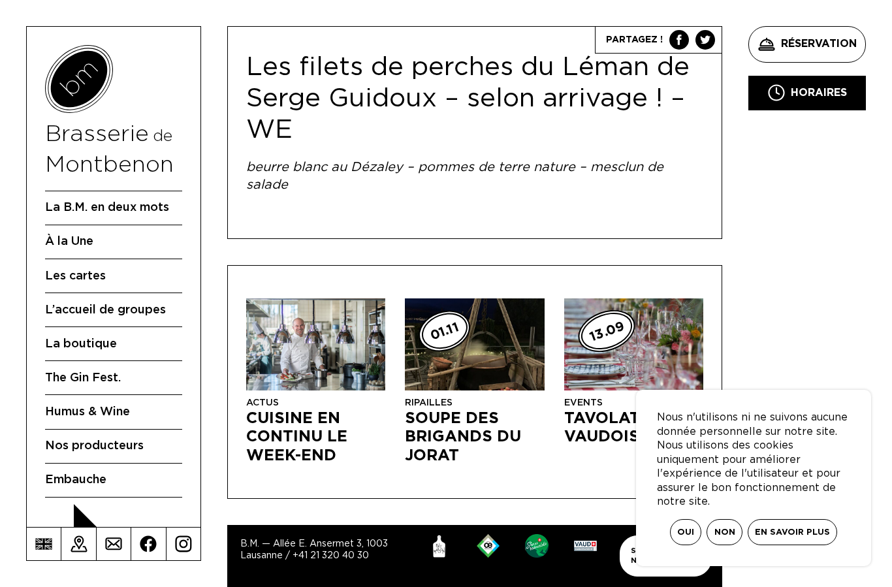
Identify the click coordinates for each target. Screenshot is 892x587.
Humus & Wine (87, 412)
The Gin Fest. (83, 378)
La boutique (81, 344)
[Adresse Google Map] (78, 544)
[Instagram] (183, 544)
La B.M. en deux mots (107, 208)
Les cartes (75, 276)
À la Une (69, 241)
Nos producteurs (94, 446)
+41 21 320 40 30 (331, 555)
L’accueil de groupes (105, 310)
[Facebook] (148, 544)
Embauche (75, 480)
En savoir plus (792, 532)
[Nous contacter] (114, 544)
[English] (44, 544)
